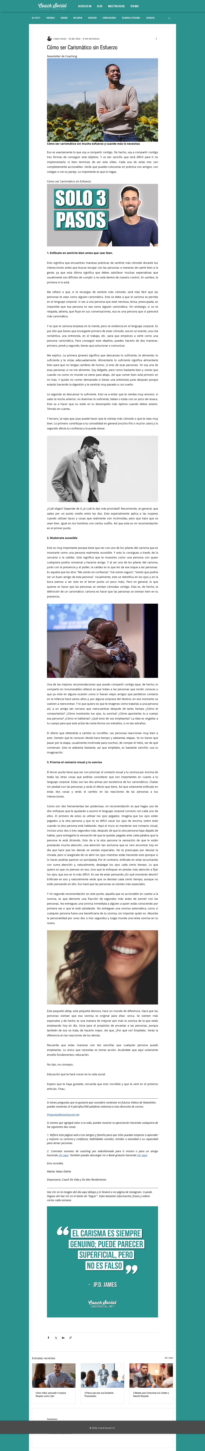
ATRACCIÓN (92, 18)
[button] (169, 18)
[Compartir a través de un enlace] (70, 1337)
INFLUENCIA (77, 18)
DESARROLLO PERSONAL (131, 18)
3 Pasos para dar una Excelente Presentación (98, 1394)
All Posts (36, 18)
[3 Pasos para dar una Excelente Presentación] (102, 1375)
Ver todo (169, 1357)
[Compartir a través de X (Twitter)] (55, 1337)
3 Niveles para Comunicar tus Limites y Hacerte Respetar (151, 1394)
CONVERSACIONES (109, 18)
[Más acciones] (156, 38)
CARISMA (64, 18)
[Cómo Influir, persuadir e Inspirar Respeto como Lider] (53, 1375)
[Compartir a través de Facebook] (48, 1337)
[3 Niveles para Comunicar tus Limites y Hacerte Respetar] (151, 1375)
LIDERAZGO (150, 18)
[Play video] (102, 215)
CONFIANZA (50, 18)
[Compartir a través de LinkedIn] (63, 1337)
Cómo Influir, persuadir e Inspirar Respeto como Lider (51, 1394)
